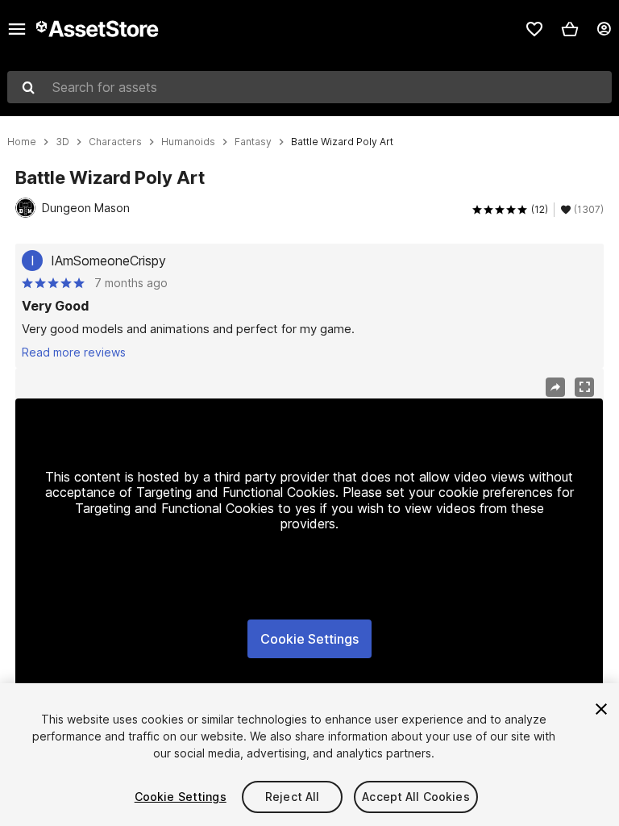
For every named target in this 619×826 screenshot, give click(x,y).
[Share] (555, 387)
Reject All (292, 796)
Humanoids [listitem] (188, 142)
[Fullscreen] (584, 387)
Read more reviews (74, 352)
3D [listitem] (62, 142)
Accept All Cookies (416, 796)
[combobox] (309, 87)
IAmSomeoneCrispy (108, 260)
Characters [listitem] (115, 142)
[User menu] (604, 29)
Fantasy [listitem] (253, 142)
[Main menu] (17, 29)
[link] (534, 29)
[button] (570, 29)
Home (21, 142)
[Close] (601, 709)
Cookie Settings (309, 639)
